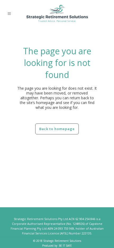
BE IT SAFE (65, 245)
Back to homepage (57, 128)
